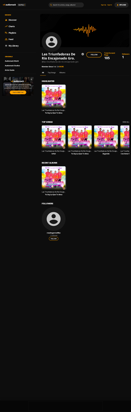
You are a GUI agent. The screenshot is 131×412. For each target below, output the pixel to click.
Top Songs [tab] (52, 72)
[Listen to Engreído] (106, 137)
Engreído (106, 154)
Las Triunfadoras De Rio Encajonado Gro (54, 151)
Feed (11, 39)
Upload (122, 5)
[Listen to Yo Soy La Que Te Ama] (54, 96)
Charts (12, 26)
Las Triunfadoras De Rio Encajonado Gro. (54, 110)
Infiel (54, 154)
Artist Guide (9, 70)
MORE (61, 66)
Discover (13, 20)
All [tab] (43, 72)
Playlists (12, 32)
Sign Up (103, 5)
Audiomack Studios (12, 65)
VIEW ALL (126, 122)
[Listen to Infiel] (54, 137)
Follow (94, 55)
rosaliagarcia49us (53, 233)
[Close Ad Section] (31, 79)
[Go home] (9, 4)
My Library (13, 45)
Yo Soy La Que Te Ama (53, 113)
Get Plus (21, 5)
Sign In (109, 5)
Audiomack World (12, 61)
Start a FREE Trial (18, 92)
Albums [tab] (62, 72)
